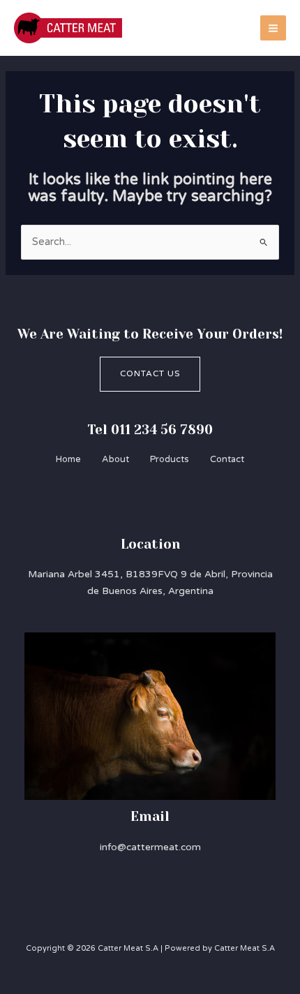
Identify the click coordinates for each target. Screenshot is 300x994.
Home (68, 459)
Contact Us (150, 373)
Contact (227, 459)
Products (169, 459)
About (115, 459)
